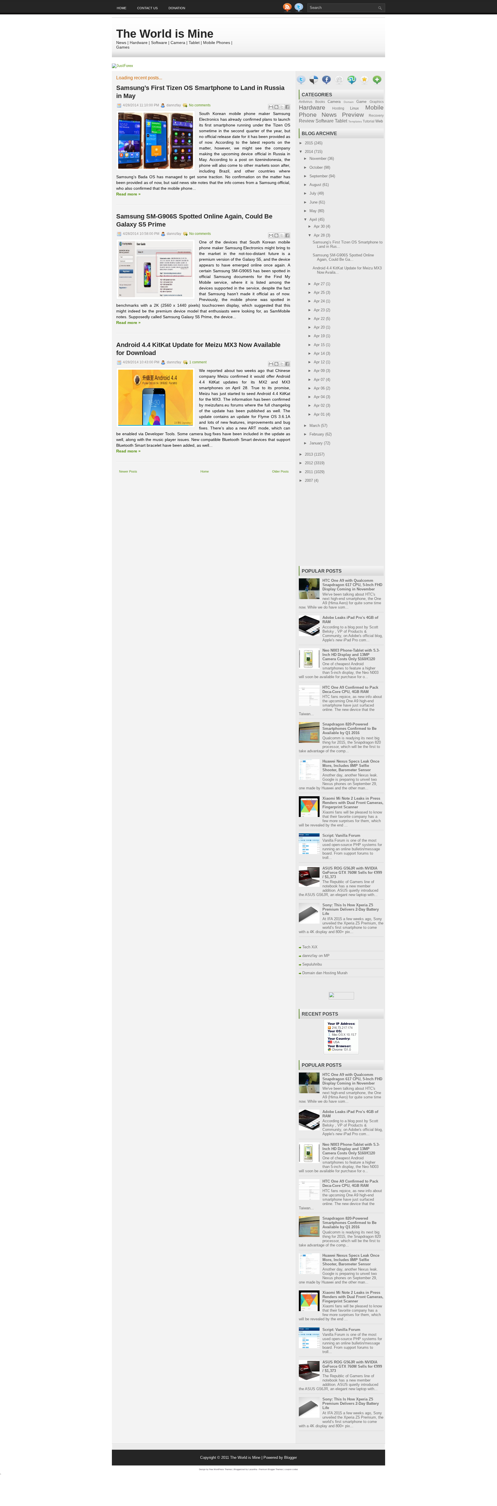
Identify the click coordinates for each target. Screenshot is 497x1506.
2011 (309, 472)
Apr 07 (320, 379)
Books (320, 101)
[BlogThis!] (276, 107)
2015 (309, 143)
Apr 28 (320, 235)
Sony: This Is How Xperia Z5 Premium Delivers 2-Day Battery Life (350, 909)
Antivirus (305, 101)
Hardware (312, 107)
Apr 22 (320, 318)
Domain (349, 101)
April (313, 219)
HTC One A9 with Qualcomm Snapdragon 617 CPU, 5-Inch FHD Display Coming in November (352, 584)
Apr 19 (320, 336)
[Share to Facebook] (287, 107)
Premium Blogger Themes (271, 1469)
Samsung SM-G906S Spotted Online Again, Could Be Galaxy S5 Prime (194, 220)
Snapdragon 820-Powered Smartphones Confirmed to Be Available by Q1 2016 (349, 728)
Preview (353, 114)
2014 (309, 151)
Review (306, 120)
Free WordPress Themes (220, 1469)
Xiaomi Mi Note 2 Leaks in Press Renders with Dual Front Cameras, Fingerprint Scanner (352, 802)
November (318, 158)
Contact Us (147, 8)
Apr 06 (320, 388)
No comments (200, 105)
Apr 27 (320, 284)
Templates (355, 121)
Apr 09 (320, 371)
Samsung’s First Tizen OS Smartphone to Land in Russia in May (200, 91)
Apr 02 (320, 405)
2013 (309, 454)
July (313, 193)
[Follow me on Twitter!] (299, 11)
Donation (177, 8)
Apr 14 (320, 353)
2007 (309, 480)
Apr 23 (320, 310)
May (313, 211)
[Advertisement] (183, 482)
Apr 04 (320, 397)
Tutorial (368, 121)
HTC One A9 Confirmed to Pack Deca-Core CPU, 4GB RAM (350, 689)
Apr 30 (320, 226)
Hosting (338, 108)
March (315, 425)
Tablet (341, 120)
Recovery (376, 115)
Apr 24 (320, 301)
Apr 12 (320, 362)
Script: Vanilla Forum (341, 835)
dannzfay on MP (316, 956)
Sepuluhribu (312, 964)
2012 (309, 463)
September (319, 176)
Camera (334, 101)
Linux (354, 108)
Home (121, 8)
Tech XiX (310, 947)
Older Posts (280, 471)
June (314, 202)
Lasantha (252, 1469)
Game (361, 101)
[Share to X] (282, 107)
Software (325, 120)
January (316, 443)
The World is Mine (164, 33)
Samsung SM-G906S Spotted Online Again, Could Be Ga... (343, 257)
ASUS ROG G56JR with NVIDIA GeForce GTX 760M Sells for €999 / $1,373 (352, 872)
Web (379, 121)
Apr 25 (320, 292)
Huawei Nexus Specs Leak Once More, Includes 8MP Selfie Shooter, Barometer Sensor (350, 765)
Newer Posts (128, 471)
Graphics (377, 101)
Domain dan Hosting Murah (324, 973)
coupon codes (291, 1469)
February (317, 434)
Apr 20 (320, 327)
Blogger (290, 1457)
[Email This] (271, 107)
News (329, 114)
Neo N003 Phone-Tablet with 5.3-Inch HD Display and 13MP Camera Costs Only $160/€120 (351, 654)
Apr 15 (320, 345)
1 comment (198, 362)
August (315, 185)
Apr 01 (320, 414)
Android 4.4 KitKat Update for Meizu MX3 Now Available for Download (198, 348)
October (316, 167)
